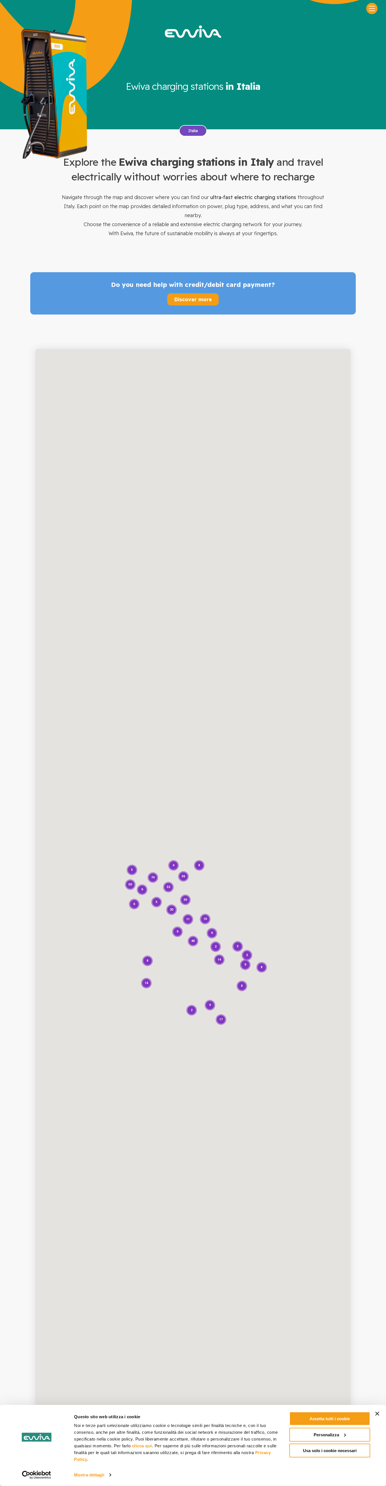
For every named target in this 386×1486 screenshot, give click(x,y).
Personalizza (326, 1434)
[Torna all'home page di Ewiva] (193, 31)
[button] (193, 941)
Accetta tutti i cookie (329, 1418)
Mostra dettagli (89, 1474)
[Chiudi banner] (377, 1414)
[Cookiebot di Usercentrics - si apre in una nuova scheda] (36, 1475)
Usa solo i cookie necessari (330, 1450)
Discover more (193, 299)
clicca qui (142, 1445)
